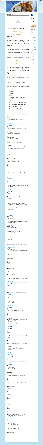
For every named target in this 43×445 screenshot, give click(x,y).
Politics (31, 33)
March (32, 67)
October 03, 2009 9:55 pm (10, 285)
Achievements (34, 37)
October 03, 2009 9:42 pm (10, 281)
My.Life (35, 44)
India (12, 114)
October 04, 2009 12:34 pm (10, 332)
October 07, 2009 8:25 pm (10, 416)
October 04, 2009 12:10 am (10, 305)
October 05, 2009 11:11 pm (10, 398)
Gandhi (11, 114)
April (32, 66)
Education (35, 40)
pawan (8, 195)
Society (32, 50)
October (32, 59)
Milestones (14, 114)
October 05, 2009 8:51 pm (10, 388)
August (32, 63)
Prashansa (9, 334)
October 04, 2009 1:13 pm (10, 337)
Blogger (22, 440)
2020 (31, 53)
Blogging (31, 38)
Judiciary (35, 43)
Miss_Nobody (9, 410)
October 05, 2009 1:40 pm (10, 362)
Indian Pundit (9, 400)
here (21, 106)
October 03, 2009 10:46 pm (10, 298)
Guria (8, 342)
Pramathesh (9, 393)
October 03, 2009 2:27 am (10, 178)
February (32, 68)
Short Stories (32, 32)
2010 (31, 56)
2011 (31, 55)
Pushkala (9, 346)
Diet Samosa (12, 3)
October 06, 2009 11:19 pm (10, 408)
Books (33, 38)
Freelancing (32, 41)
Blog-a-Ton (9, 114)
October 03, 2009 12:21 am (10, 139)
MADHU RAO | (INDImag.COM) (11, 247)
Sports (34, 50)
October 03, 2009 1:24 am (10, 152)
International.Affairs (32, 43)
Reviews (33, 48)
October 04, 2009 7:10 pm (10, 352)
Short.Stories (34, 49)
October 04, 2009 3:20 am (10, 324)
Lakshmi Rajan (9, 354)
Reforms (35, 47)
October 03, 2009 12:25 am (10, 149)
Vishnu (9, 154)
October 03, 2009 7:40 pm (10, 255)
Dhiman (9, 184)
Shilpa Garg (9, 283)
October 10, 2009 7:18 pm (10, 429)
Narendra (9, 145)
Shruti (8, 117)
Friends (34, 41)
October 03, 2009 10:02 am (10, 189)
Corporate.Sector (32, 39)
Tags (35, 50)
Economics (31, 40)
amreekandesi (9, 326)
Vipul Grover (9, 125)
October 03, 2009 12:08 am (10, 123)
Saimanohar (9, 287)
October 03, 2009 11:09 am (10, 193)
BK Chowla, (9, 191)
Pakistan (35, 45)
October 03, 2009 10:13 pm (10, 294)
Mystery (31, 45)
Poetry (15, 114)
